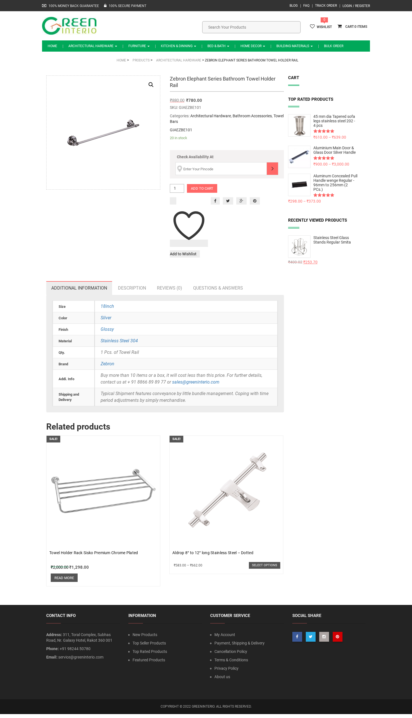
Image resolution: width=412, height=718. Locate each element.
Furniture (137, 46)
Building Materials (293, 46)
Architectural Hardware (91, 46)
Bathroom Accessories (252, 116)
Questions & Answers (218, 288)
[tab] (79, 288)
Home (52, 46)
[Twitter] (228, 201)
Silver (106, 317)
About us (222, 677)
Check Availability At (195, 157)
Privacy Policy (226, 668)
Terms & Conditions (231, 660)
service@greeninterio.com (80, 657)
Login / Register (356, 6)
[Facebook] (215, 201)
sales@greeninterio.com (195, 382)
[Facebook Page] (297, 637)
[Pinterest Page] (337, 637)
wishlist (324, 27)
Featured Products (149, 660)
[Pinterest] (255, 201)
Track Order (326, 6)
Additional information (79, 288)
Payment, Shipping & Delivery (239, 643)
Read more (64, 578)
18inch (107, 306)
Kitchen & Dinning (177, 46)
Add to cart (202, 188)
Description (132, 288)
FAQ (306, 6)
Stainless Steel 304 (119, 340)
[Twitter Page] (311, 637)
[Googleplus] (241, 201)
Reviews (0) (169, 288)
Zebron (107, 363)
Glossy (107, 329)
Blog (294, 6)
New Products (145, 634)
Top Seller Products (149, 643)
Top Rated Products (150, 651)
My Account (224, 634)
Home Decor (251, 46)
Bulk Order (333, 46)
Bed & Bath (216, 46)
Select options (264, 565)
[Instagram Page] (324, 637)
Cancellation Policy (230, 651)
